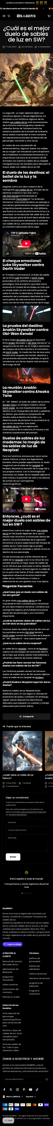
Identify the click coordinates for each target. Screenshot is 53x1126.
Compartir (28, 716)
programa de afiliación (36, 984)
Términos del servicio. (18, 814)
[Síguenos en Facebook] (4, 1089)
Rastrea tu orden (11, 997)
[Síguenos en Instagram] (17, 1089)
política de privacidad (34, 960)
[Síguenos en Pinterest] (24, 1089)
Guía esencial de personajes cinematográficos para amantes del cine (12, 1019)
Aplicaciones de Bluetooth (10, 971)
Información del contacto (11, 991)
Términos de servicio (39, 978)
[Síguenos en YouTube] (30, 1089)
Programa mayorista (34, 992)
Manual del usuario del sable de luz (12, 963)
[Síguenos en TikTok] (37, 1089)
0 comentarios (44, 47)
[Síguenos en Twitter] (11, 1089)
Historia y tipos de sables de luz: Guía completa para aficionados (12, 1035)
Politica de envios (38, 973)
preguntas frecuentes (8, 978)
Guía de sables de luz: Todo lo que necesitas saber (12, 1047)
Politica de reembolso (34, 967)
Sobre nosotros (10, 984)
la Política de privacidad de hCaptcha (29, 812)
